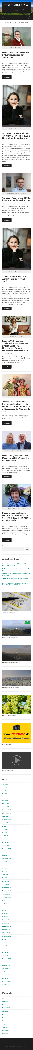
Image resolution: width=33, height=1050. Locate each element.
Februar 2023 (5, 920)
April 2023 (5, 913)
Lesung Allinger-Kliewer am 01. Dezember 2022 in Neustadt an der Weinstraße (16, 458)
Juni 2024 (5, 868)
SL (3, 1020)
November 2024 (6, 852)
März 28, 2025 (6, 203)
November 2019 (6, 981)
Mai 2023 (4, 910)
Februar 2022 (5, 952)
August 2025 (5, 823)
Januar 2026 (5, 806)
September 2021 (6, 968)
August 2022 (5, 939)
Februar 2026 (5, 803)
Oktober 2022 (6, 933)
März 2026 (5, 800)
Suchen (4, 546)
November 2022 (6, 929)
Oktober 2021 (6, 965)
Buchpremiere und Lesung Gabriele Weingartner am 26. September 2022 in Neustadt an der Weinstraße (16, 516)
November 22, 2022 (7, 463)
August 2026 (5, 784)
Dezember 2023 (6, 887)
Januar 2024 (5, 884)
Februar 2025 (5, 842)
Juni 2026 (5, 790)
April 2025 (5, 836)
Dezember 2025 (6, 810)
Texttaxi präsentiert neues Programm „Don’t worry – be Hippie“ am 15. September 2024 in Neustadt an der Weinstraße (16, 405)
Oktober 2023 (6, 894)
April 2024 (5, 874)
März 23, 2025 (6, 284)
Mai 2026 (4, 793)
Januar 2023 (5, 923)
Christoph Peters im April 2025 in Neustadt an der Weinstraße (16, 199)
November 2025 (6, 813)
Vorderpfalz (5, 1030)
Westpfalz (5, 1033)
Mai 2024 (4, 871)
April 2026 (5, 797)
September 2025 (6, 819)
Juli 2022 (4, 942)
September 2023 (6, 897)
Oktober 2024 (6, 855)
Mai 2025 (4, 832)
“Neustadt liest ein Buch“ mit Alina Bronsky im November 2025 (15, 278)
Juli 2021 (4, 971)
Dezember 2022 (6, 926)
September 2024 (6, 858)
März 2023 (5, 916)
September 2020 (6, 975)
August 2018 (5, 984)
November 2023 (6, 890)
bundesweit (5, 1001)
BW (3, 1004)
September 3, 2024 (7, 411)
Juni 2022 (5, 946)
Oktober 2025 (6, 816)
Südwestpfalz (5, 1027)
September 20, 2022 (7, 523)
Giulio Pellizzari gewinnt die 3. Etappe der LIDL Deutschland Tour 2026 (14, 564)
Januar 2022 (5, 955)
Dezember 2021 (6, 958)
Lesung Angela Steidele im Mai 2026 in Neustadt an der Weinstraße (15, 55)
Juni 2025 (5, 829)
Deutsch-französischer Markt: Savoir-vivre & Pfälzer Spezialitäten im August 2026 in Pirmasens (16, 583)
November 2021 (6, 962)
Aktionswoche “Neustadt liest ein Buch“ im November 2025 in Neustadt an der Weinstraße (16, 135)
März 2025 (5, 839)
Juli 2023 (4, 903)
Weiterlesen (7, 77)
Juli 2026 (4, 787)
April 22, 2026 (6, 60)
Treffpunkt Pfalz (16, 5)
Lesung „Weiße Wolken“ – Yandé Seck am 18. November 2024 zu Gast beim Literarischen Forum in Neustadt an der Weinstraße (15, 346)
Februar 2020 (5, 978)
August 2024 (5, 861)
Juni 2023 (5, 907)
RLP (3, 1017)
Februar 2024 (5, 881)
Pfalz (3, 1014)
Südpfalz (4, 1024)
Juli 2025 (4, 826)
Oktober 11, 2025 (7, 141)
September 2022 (6, 936)
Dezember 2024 (6, 848)
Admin (4, 998)
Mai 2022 (4, 949)
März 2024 (5, 878)
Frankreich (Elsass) (7, 1008)
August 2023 (5, 900)
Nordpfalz (5, 1011)
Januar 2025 (5, 845)
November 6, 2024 (7, 353)
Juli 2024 (4, 865)
